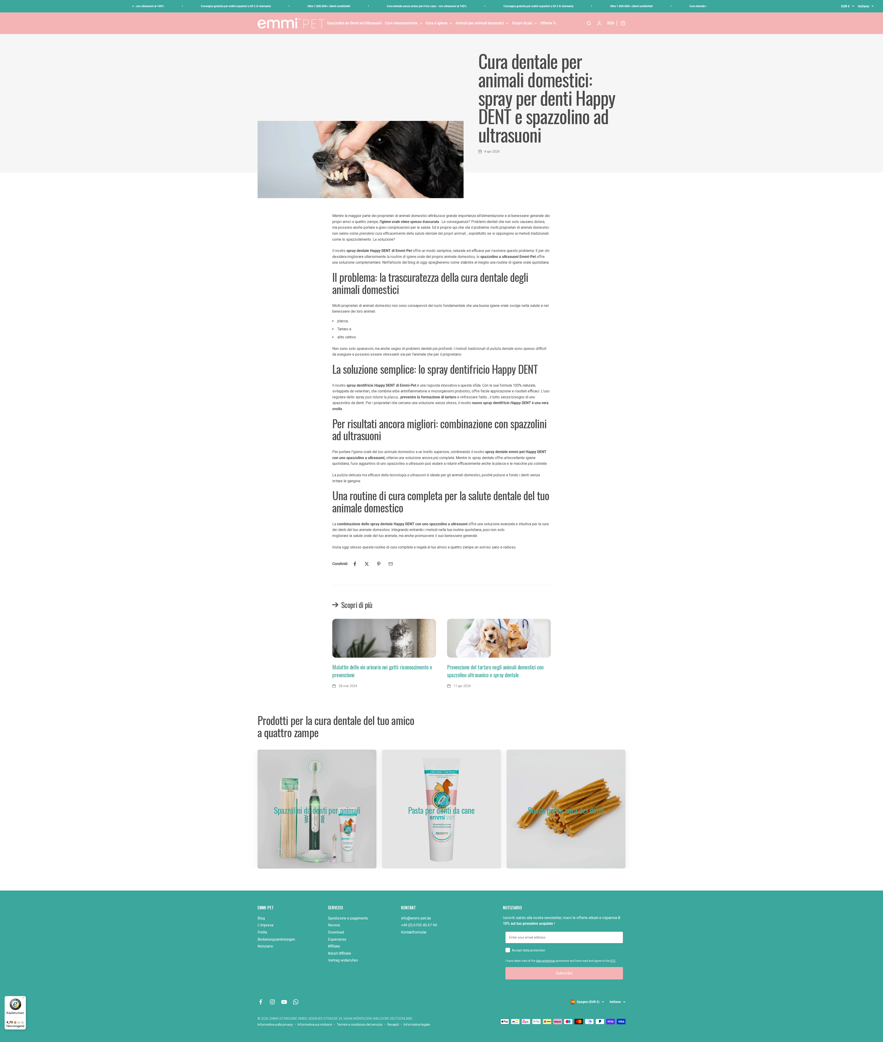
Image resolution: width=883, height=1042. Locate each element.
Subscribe (564, 973)
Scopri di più (522, 23)
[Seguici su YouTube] (284, 1002)
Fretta (262, 932)
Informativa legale (417, 1024)
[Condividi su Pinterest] (378, 563)
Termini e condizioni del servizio (360, 1024)
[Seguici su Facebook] (261, 1002)
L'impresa (265, 925)
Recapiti (393, 1024)
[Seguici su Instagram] (272, 1002)
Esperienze (337, 939)
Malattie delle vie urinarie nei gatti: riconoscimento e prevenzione (382, 671)
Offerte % (548, 23)
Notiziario (265, 946)
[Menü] (23, 999)
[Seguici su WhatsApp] (296, 1002)
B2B (610, 23)
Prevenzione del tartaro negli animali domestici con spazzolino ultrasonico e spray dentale (495, 671)
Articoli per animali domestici (480, 23)
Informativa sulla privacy (275, 1024)
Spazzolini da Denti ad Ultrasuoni (354, 23)
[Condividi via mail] (390, 563)
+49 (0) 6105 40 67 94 (419, 925)
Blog (261, 918)
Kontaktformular (414, 932)
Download (336, 932)
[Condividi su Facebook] (354, 563)
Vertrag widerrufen (343, 960)
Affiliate (334, 946)
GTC (613, 960)
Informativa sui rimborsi (315, 1024)
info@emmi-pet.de (416, 918)
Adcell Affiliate (339, 953)
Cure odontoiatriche (401, 23)
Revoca (334, 925)
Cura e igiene (436, 23)
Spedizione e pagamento (348, 918)
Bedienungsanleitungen (276, 939)
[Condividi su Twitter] (366, 563)
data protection (545, 960)
